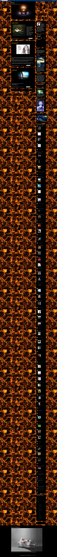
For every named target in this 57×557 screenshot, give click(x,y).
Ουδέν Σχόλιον (40, 251)
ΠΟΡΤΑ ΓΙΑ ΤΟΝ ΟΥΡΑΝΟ (40, 370)
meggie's (39, 443)
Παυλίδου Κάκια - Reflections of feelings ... (41, 177)
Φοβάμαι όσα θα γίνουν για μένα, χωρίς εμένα (41, 395)
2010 (38, 519)
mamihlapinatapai (40, 345)
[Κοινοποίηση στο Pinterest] (32, 38)
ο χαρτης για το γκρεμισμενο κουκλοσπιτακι (40, 301)
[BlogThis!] (29, 38)
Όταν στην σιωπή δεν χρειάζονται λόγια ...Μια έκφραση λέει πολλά (41, 487)
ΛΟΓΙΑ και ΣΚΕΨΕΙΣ (40, 245)
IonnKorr (39, 189)
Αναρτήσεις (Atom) (24, 92)
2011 (38, 503)
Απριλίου (40, 514)
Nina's (39, 484)
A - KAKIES (39, 435)
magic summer (15, 22)
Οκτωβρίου (40, 505)
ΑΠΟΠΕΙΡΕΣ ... (40, 441)
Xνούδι (39, 476)
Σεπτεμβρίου (40, 506)
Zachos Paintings (40, 294)
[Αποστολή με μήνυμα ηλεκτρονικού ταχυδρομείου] (28, 38)
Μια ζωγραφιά (15, 43)
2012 (38, 502)
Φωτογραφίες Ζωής (40, 490)
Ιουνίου (40, 512)
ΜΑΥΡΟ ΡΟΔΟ (40, 137)
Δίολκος (39, 143)
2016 (38, 497)
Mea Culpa (39, 463)
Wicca (42, 22)
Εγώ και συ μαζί (40, 482)
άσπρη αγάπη (40, 364)
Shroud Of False (40, 307)
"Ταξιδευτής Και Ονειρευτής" (40, 410)
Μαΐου (39, 513)
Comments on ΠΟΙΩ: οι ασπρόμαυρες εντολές (41, 171)
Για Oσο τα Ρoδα (40, 457)
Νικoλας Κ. (39, 413)
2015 (38, 498)
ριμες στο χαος (40, 174)
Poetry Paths (39, 471)
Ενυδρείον (39, 195)
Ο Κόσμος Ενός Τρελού (41, 309)
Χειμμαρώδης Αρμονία (41, 421)
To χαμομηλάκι (40, 165)
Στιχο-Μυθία (39, 268)
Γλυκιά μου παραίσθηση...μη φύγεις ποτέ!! (41, 331)
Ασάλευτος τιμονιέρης (41, 376)
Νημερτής (39, 159)
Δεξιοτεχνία (14, 70)
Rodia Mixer (39, 149)
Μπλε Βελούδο (40, 234)
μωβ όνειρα (39, 415)
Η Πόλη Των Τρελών (41, 203)
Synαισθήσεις (40, 237)
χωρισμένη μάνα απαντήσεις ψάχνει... (41, 321)
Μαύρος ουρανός (40, 337)
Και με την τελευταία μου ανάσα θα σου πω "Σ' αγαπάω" (41, 474)
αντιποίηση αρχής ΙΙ (41, 208)
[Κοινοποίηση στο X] (30, 38)
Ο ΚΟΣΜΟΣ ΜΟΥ (40, 315)
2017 (38, 496)
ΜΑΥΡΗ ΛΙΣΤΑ (40, 220)
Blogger (35, 555)
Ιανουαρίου (40, 518)
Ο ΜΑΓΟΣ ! (39, 288)
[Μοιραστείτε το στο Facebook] (31, 38)
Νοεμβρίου (40, 504)
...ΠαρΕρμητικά (40, 429)
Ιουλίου (40, 507)
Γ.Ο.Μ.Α (39, 359)
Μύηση (13, 2)
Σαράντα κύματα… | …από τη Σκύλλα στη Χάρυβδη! (41, 480)
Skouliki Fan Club (40, 282)
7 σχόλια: (26, 38)
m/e (38, 351)
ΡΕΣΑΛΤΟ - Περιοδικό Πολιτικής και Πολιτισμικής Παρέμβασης (41, 152)
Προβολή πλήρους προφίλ (40, 32)
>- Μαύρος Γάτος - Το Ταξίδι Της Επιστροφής (41, 214)
